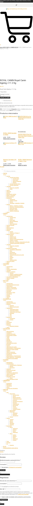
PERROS (5, 213)
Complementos (10, 363)
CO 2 (11, 315)
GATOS (5, 173)
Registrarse (4, 499)
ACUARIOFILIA (7, 299)
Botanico (8, 323)
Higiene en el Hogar (10, 370)
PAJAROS (5, 360)
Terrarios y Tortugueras (11, 288)
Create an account (5, 474)
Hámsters (12, 423)
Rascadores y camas (11, 194)
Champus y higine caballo (12, 349)
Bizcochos (12, 367)
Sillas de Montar (10, 331)
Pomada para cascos (11, 353)
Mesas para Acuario (14, 306)
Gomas (8, 345)
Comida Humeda (10, 225)
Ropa (11, 251)
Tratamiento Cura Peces (15, 312)
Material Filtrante (16, 397)
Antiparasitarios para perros (10, 448)
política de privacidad (23, 494)
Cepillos (8, 350)
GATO (4, 47)
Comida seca (13, 217)
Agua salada (12, 410)
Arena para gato (13, 208)
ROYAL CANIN (16, 110)
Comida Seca (16, 178)
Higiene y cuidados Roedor (16, 274)
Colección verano (10, 261)
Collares (11, 257)
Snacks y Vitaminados (11, 269)
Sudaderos (9, 332)
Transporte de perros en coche (17, 254)
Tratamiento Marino (14, 310)
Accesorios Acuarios (18, 401)
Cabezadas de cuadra (11, 346)
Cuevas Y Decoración (11, 287)
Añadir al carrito (5, 97)
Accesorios (9, 198)
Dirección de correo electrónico (8, 480)
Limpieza (15, 407)
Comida (8, 176)
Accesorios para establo (12, 358)
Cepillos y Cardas (14, 240)
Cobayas (12, 424)
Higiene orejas (13, 238)
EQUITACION (6, 328)
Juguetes (8, 186)
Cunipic (8, 418)
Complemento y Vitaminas (16, 365)
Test (11, 314)
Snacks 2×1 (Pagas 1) (15, 233)
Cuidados (8, 369)
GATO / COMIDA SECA (12, 47)
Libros (7, 212)
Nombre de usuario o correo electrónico (10, 460)
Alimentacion (9, 362)
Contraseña (3, 464)
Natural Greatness (17, 181)
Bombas (15, 402)
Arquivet (8, 442)
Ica (7, 444)
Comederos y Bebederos (15, 249)
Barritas (11, 366)
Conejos (11, 419)
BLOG (4, 446)
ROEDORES (6, 264)
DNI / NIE (2, 489)
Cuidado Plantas (16, 409)
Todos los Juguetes (14, 187)
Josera (11, 218)
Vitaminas (8, 191)
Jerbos (11, 420)
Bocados (8, 344)
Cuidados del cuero (10, 334)
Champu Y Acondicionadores (16, 239)
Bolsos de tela (13, 253)
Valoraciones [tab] (7, 100)
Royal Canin (12, 220)
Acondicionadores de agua (12, 284)
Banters (14, 182)
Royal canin (15, 180)
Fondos (11, 319)
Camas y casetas (10, 278)
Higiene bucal (13, 236)
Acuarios (8, 304)
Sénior (14, 437)
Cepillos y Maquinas (14, 211)
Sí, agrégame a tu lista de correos (10, 486)
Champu (11, 273)
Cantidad (2, 94)
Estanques (12, 411)
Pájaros (11, 422)
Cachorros (15, 428)
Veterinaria (15, 432)
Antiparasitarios (10, 196)
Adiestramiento (13, 260)
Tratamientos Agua (14, 309)
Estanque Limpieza (14, 326)
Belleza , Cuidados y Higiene (16, 205)
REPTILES (5, 281)
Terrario (11, 416)
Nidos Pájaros (9, 375)
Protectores (9, 341)
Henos (7, 267)
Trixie (7, 441)
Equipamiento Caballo (11, 335)
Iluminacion (9, 322)
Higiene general (10, 234)
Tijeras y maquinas (10, 352)
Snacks (8, 193)
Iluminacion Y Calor (10, 292)
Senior (14, 431)
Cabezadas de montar (11, 343)
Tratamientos (9, 286)
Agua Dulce (12, 393)
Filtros (7, 321)
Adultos (14, 429)
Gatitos (14, 435)
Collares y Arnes (13, 200)
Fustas (8, 336)
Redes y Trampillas (10, 195)
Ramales (8, 340)
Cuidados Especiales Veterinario (17, 243)
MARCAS (5, 389)
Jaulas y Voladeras (10, 374)
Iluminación (15, 405)
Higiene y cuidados (10, 271)
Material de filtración (11, 303)
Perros (11, 427)
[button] (16, 5)
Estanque (8, 324)
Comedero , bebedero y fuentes (17, 203)
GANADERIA (6, 380)
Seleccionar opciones (9, 165)
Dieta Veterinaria (13, 224)
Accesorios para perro (11, 248)
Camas (8, 190)
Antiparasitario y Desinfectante (13, 348)
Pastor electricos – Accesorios (13, 357)
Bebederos (9, 384)
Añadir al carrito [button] (22, 165)
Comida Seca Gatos (14, 177)
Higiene (8, 204)
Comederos (9, 293)
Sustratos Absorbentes (15, 275)
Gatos (11, 433)
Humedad (8, 291)
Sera (7, 392)
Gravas (14, 406)
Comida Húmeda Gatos (15, 183)
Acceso (3, 470)
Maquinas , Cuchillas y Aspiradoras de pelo (20, 242)
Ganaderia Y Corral (10, 376)
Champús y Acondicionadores (17, 207)
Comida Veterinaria (14, 185)
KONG (11, 189)
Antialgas (12, 313)
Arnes (11, 256)
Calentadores (16, 404)
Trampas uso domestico (12, 388)
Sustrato (8, 296)
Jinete (7, 337)
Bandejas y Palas (13, 209)
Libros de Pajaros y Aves (12, 379)
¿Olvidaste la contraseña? (15, 467)
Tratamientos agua (17, 398)
